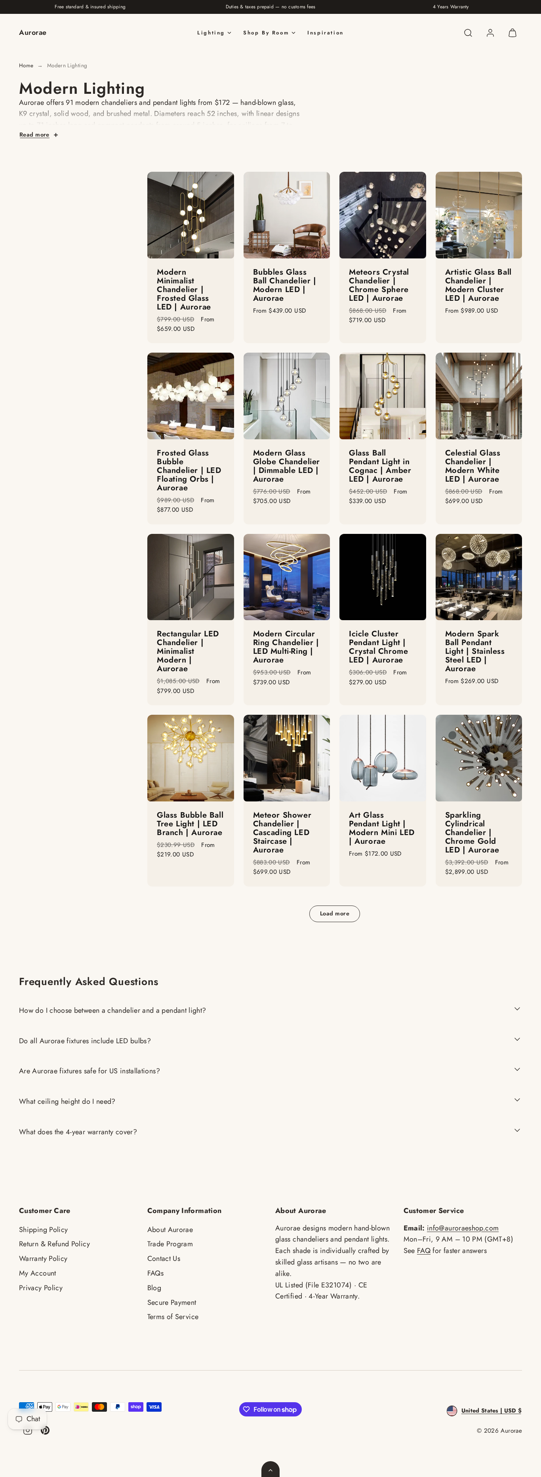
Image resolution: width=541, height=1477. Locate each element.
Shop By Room (266, 32)
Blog (154, 1288)
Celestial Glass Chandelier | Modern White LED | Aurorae (473, 466)
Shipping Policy (43, 1230)
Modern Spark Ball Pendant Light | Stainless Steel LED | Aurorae (475, 651)
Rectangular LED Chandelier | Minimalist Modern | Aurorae (188, 651)
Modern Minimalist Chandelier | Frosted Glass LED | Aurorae (184, 289)
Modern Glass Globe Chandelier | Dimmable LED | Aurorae (286, 466)
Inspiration (325, 32)
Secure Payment (171, 1302)
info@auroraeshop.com (463, 1228)
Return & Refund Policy (54, 1244)
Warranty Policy (43, 1258)
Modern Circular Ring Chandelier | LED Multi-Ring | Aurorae (286, 647)
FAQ (424, 1250)
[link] (490, 32)
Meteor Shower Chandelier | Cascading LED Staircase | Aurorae (282, 832)
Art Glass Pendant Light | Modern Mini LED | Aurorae (382, 828)
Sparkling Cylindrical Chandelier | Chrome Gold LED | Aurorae (472, 832)
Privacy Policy (41, 1288)
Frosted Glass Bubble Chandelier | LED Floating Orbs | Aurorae (189, 470)
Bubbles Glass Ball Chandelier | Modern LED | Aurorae (284, 285)
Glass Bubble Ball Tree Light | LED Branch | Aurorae (190, 823)
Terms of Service (173, 1317)
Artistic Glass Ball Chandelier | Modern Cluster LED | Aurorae (478, 285)
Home (26, 65)
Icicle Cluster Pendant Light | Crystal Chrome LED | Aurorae (378, 647)
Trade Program (170, 1244)
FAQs (155, 1273)
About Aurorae (170, 1230)
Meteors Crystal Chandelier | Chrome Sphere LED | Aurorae (379, 285)
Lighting (211, 32)
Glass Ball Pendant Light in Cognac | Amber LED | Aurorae (380, 466)
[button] (468, 32)
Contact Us (164, 1258)
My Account (37, 1273)
